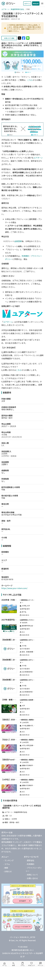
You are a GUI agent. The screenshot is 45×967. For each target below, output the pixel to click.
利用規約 (25, 256)
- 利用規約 (30, 864)
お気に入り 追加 (9, 38)
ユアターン (38, 157)
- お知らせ (7, 871)
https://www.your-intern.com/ (14, 588)
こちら (30, 80)
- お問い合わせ (32, 878)
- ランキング (8, 860)
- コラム (6, 864)
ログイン (27, 3)
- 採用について (32, 874)
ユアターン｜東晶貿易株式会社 (12, 9)
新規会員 (36, 3)
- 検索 (5, 867)
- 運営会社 (30, 860)
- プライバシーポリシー (34, 869)
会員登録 (18, 241)
